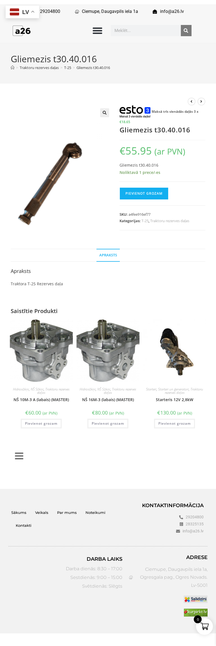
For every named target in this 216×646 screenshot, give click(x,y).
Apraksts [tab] (108, 255)
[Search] (186, 30)
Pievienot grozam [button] (41, 423)
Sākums (18, 512)
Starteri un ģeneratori (173, 389)
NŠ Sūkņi (37, 389)
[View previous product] (191, 101)
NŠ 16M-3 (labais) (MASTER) (108, 399)
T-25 (144, 220)
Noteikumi (95, 512)
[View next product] (201, 101)
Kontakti (24, 525)
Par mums (67, 512)
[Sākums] (12, 67)
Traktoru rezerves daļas (169, 220)
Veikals (41, 512)
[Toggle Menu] (19, 456)
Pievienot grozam (144, 193)
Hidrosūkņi (21, 389)
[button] (97, 30)
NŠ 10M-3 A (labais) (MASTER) (41, 399)
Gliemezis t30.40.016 (93, 67)
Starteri (151, 389)
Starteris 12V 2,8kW (174, 399)
